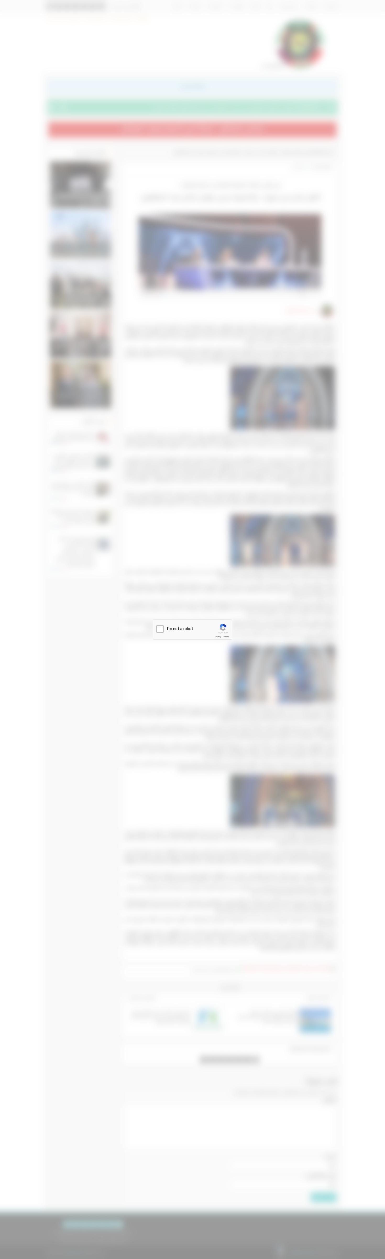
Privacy (218, 637)
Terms (226, 637)
